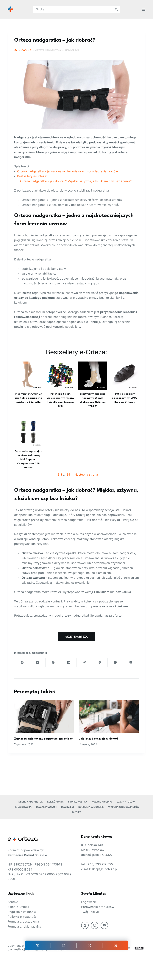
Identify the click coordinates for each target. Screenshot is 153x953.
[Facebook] (22, 662)
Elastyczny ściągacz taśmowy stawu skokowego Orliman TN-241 (93, 400)
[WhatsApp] (115, 662)
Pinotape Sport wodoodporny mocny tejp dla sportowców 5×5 (60, 400)
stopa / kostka (77, 801)
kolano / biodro (102, 801)
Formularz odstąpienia (23, 921)
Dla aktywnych (46, 806)
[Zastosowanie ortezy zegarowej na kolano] (44, 716)
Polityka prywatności (22, 916)
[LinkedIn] (68, 662)
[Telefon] (37, 945)
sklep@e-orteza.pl (105, 869)
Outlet (76, 812)
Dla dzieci (67, 806)
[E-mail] (63, 945)
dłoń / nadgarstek (30, 801)
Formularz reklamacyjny (24, 926)
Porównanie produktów (97, 907)
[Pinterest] (53, 662)
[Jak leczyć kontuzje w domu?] (109, 716)
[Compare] (89, 945)
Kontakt (13, 902)
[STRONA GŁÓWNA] (15, 50)
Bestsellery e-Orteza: (32, 176)
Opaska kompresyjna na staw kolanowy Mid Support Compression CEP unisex (28, 459)
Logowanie (89, 902)
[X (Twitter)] (37, 662)
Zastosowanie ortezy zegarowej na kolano (43, 739)
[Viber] (100, 662)
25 (68, 474)
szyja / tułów (126, 801)
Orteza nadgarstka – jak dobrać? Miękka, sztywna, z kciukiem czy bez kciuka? (76, 181)
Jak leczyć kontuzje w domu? (98, 739)
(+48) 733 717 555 (99, 864)
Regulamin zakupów (22, 912)
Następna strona (86, 474)
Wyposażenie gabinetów (123, 806)
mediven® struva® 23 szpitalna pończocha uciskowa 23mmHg (28, 398)
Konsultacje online (91, 806)
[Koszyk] (115, 945)
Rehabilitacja (23, 806)
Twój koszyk (90, 912)
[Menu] (143, 9)
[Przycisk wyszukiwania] (116, 9)
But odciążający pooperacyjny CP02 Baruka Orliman (125, 398)
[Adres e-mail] (131, 662)
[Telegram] (84, 662)
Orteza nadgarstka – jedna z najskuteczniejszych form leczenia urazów (67, 171)
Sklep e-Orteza (18, 907)
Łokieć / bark (55, 801)
